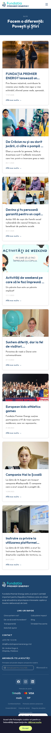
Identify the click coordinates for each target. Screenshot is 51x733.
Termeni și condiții (25, 713)
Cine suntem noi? (11, 616)
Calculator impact (39, 616)
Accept (25, 728)
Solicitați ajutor (10, 628)
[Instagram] (25, 681)
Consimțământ (11, 708)
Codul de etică (24, 708)
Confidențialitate (14, 704)
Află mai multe (34, 722)
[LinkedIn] (32, 681)
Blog (33, 620)
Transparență (10, 624)
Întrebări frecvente (39, 624)
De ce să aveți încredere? (15, 620)
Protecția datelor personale (33, 704)
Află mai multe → (13, 100)
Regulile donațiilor (38, 708)
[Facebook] (18, 681)
